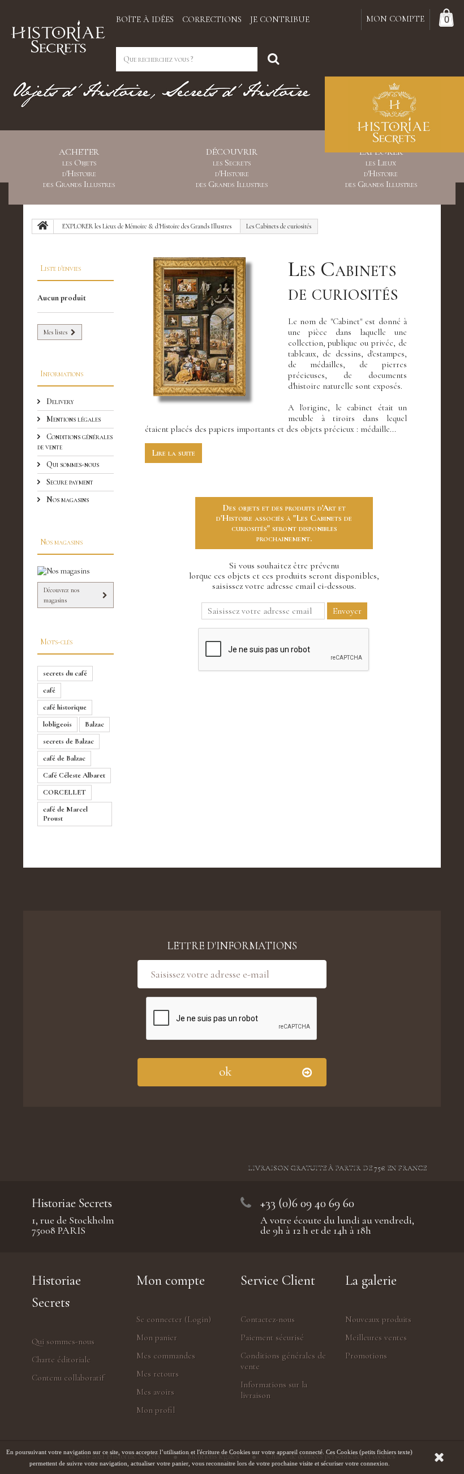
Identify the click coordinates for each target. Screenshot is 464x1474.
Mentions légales (73, 419)
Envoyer (347, 611)
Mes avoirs (155, 1392)
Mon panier (156, 1337)
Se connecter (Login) (173, 1319)
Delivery (59, 401)
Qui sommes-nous (72, 464)
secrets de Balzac (68, 741)
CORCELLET (64, 792)
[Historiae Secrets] (58, 35)
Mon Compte (395, 19)
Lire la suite (173, 453)
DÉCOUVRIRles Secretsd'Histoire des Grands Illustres (232, 168)
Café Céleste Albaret (74, 775)
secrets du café (65, 673)
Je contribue (280, 19)
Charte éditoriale (61, 1359)
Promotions (366, 1355)
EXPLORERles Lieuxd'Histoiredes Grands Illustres (381, 168)
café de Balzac (64, 758)
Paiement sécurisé (272, 1337)
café (49, 690)
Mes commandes (165, 1355)
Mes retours (157, 1374)
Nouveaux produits (378, 1319)
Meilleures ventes (376, 1337)
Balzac (94, 724)
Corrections (212, 19)
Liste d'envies (60, 268)
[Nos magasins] (75, 571)
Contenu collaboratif (68, 1378)
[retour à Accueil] (43, 226)
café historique (65, 707)
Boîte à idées (145, 19)
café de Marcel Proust (65, 814)
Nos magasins (67, 499)
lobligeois (57, 724)
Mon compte (170, 1280)
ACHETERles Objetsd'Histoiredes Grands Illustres (79, 168)
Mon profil (155, 1410)
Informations (61, 374)
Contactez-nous (267, 1319)
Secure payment (69, 482)
